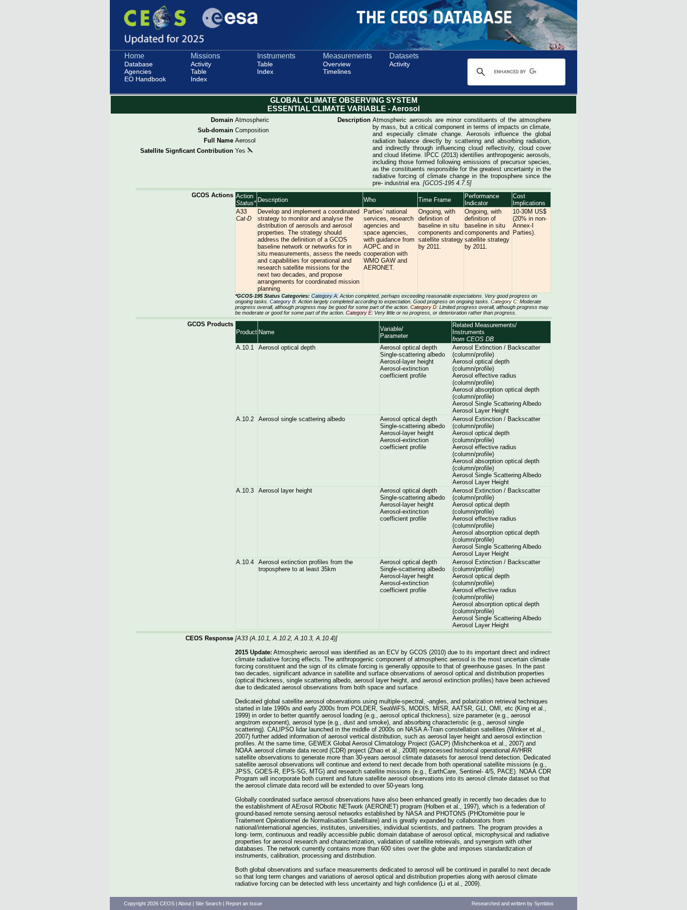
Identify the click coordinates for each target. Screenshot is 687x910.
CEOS (167, 903)
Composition (252, 130)
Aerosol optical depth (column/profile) (480, 365)
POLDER (363, 708)
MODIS (419, 708)
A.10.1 (245, 347)
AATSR (462, 708)
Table (199, 71)
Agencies (137, 71)
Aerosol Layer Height (480, 410)
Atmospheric (252, 119)
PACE (505, 771)
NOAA (243, 750)
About (184, 903)
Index (199, 79)
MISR (440, 708)
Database (138, 64)
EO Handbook (145, 79)
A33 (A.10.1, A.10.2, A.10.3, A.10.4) (286, 638)
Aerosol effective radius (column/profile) (484, 379)
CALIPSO (280, 729)
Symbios (544, 903)
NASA (413, 729)
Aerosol (245, 140)
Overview (337, 64)
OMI (495, 708)
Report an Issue (244, 903)
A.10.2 (245, 419)
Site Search (208, 903)
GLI (481, 708)
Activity (201, 64)
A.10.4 (245, 562)
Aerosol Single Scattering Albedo (496, 403)
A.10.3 (245, 490)
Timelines (337, 71)
